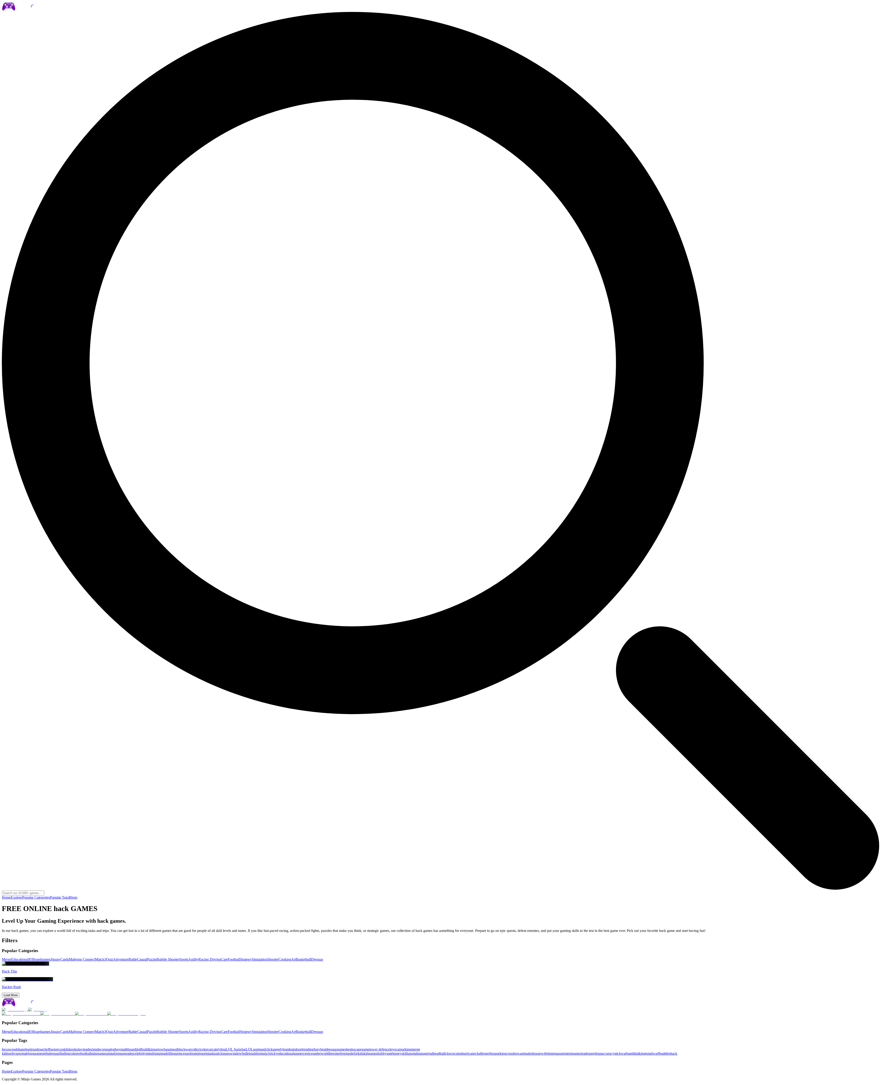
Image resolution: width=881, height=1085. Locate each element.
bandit (630, 1053)
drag (39, 1049)
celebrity (140, 1053)
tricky (273, 1053)
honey (397, 1053)
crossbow (513, 1053)
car (210, 1049)
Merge (6, 959)
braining (196, 1053)
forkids (359, 1053)
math (124, 1049)
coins (458, 1053)
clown (449, 1053)
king (152, 1049)
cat (214, 1049)
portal (413, 1053)
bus (166, 1049)
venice (307, 1053)
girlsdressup (50, 1053)
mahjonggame (32, 1053)
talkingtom (643, 1053)
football (85, 1053)
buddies (664, 1053)
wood (13, 1049)
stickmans (223, 1053)
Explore (16, 897)
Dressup (317, 959)
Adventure (120, 959)
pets (205, 1053)
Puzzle (151, 959)
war (188, 1049)
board (132, 1049)
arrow (159, 1049)
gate (390, 1053)
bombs (287, 1049)
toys (393, 1049)
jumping (159, 1053)
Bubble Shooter (167, 959)
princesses (183, 1053)
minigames (99, 1053)
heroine (334, 1053)
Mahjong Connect (82, 959)
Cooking (285, 959)
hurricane (468, 1053)
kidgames (370, 1053)
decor (101, 1049)
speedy (278, 1049)
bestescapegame (357, 1049)
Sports (183, 959)
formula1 (262, 1053)
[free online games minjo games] (29, 1005)
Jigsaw (55, 959)
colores (75, 1053)
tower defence (379, 1049)
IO (30, 959)
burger (54, 1049)
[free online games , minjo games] (29, 10)
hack (673, 1053)
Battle (132, 959)
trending (308, 1049)
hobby (382, 1053)
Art (293, 959)
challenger (482, 1053)
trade (584, 1053)
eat (175, 1049)
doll (138, 1049)
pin (171, 1049)
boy (117, 1049)
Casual (142, 959)
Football (234, 959)
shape (21, 1049)
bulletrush (249, 1053)
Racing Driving (209, 959)
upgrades (127, 1053)
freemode (347, 1053)
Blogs (73, 897)
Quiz (109, 959)
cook (62, 1049)
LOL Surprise (236, 1049)
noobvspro (14, 1053)
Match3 (100, 959)
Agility (193, 959)
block (181, 1049)
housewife (540, 1053)
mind (149, 1053)
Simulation (259, 959)
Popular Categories (36, 897)
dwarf (655, 1053)
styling (221, 1049)
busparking (498, 1053)
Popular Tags (59, 897)
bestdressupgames (333, 1049)
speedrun (594, 1053)
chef (46, 1049)
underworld (320, 1053)
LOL (249, 1049)
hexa (5, 1049)
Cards (64, 959)
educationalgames (290, 1053)
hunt (28, 1049)
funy (317, 1049)
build (145, 1049)
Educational (19, 959)
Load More (11, 995)
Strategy (246, 959)
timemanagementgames (564, 1053)
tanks (212, 1053)
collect (195, 1049)
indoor (297, 1049)
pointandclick (263, 1049)
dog (112, 1049)
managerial (425, 1053)
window (236, 1053)
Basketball (303, 959)
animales (526, 1053)
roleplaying (79, 1049)
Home (6, 897)
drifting (170, 1053)
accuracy (607, 1053)
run (34, 1049)
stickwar (620, 1053)
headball (439, 1053)
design (92, 1049)
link (68, 1049)
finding (64, 1053)
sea (107, 1049)
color (204, 1049)
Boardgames (41, 959)
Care (224, 959)
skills (405, 1053)
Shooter (273, 959)
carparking (403, 1049)
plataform (113, 1053)
